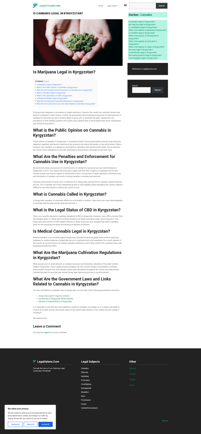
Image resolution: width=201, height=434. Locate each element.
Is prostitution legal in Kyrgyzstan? (143, 52)
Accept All (45, 424)
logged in (47, 332)
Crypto (83, 404)
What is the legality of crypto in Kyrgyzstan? (146, 47)
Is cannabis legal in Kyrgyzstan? (142, 22)
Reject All (30, 424)
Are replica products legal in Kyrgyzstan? (145, 55)
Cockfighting (86, 384)
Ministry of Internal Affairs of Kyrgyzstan (55, 301)
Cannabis (146, 14)
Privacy (132, 379)
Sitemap (165, 421)
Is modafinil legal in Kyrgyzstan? (142, 33)
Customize (15, 424)
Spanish (132, 368)
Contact (132, 374)
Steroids (84, 372)
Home (100, 6)
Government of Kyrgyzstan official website (56, 299)
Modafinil (85, 392)
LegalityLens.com (50, 6)
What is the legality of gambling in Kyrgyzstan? (148, 30)
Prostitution (86, 400)
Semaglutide (86, 388)
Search (162, 6)
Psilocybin (85, 380)
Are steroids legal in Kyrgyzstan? (142, 24)
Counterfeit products (89, 408)
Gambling (85, 376)
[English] (124, 6)
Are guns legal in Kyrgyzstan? (141, 50)
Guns (83, 396)
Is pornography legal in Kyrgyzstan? (143, 58)
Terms (131, 385)
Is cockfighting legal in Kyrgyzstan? (143, 27)
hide (46, 81)
